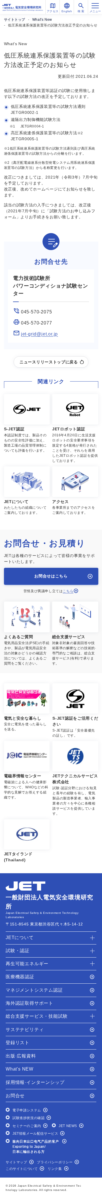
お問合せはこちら (51, 576)
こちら (68, 591)
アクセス (53, 11)
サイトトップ (15, 20)
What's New (42, 20)
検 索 (81, 11)
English (66, 11)
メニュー (95, 11)
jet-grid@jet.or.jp (39, 334)
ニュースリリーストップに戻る (49, 362)
